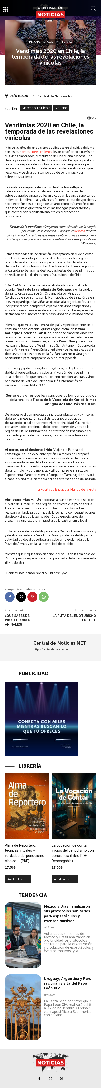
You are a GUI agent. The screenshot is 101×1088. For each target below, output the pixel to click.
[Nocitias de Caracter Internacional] (50, 14)
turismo (79, 231)
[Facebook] (10, 597)
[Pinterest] (32, 597)
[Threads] (61, 1078)
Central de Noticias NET (56, 96)
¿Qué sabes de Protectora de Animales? (18, 620)
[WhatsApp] (44, 597)
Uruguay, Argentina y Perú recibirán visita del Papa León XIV (67, 984)
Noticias (67, 42)
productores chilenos (37, 152)
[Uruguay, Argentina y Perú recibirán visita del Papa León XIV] (23, 1007)
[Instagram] (50, 1078)
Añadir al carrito (17, 879)
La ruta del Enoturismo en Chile (74, 618)
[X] (21, 597)
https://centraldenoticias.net (51, 649)
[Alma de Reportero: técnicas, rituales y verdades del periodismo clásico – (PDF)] (27, 806)
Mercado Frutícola (41, 42)
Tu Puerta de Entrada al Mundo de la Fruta (66, 490)
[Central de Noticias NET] (17, 648)
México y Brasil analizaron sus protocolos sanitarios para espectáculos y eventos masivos (67, 913)
